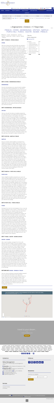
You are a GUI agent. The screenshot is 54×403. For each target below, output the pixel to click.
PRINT (32, 353)
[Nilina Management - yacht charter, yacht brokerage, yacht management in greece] (8, 3)
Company (7, 10)
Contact (27, 12)
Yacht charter (16, 10)
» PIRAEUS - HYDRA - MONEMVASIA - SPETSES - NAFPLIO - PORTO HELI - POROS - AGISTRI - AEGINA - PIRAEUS (28, 351)
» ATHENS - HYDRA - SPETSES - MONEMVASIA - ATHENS (14, 345)
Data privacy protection (40, 395)
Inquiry (27, 335)
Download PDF (31, 39)
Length (13, 18)
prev (52, 27)
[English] (41, 8)
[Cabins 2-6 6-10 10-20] (4, 18)
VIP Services (5, 388)
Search (27, 20)
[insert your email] (42, 377)
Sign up (31, 379)
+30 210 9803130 (25, 8)
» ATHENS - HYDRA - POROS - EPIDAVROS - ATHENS (36, 345)
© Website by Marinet (49, 398)
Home (2, 10)
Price (32, 18)
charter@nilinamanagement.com (9, 372)
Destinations (33, 10)
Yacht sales (25, 10)
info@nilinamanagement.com (34, 8)
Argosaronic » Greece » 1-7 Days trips (27, 27)
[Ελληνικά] (43, 8)
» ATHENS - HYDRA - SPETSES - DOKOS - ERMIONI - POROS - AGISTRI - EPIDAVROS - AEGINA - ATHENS (30, 350)
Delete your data (27, 396)
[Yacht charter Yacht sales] (5, 16)
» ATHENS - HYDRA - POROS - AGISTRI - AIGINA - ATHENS (31, 346)
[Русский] (44, 8)
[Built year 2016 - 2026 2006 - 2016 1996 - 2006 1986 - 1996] (49, 16)
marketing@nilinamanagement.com (10, 373)
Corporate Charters (6, 386)
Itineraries (41, 10)
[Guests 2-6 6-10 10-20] (9, 18)
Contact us (5, 358)
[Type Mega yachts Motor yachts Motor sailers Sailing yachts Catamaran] (12, 16)
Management (49, 10)
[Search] (52, 8)
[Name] (32, 377)
